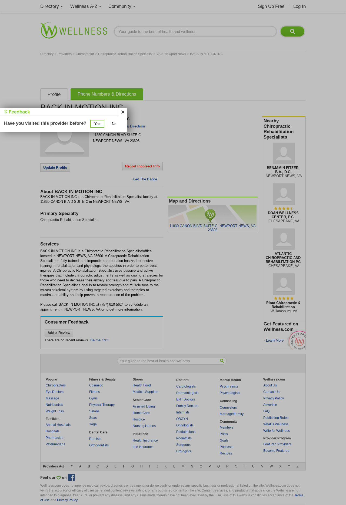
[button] (97, 124)
